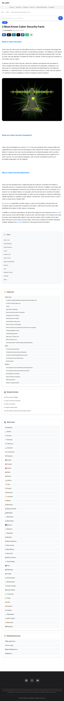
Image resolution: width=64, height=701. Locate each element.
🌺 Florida (8, 460)
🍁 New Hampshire (10, 541)
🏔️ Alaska (8, 431)
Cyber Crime (7, 258)
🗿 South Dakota (10, 590)
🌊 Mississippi (9, 521)
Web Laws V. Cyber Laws (12, 336)
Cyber (5, 250)
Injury (4, 22)
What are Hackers (10, 379)
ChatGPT (9, 34)
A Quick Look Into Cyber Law (13, 303)
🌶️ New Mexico (9, 549)
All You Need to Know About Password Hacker (17, 370)
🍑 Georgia (8, 464)
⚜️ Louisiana (9, 496)
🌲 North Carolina (10, 557)
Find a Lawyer (9, 645)
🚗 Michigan (8, 512)
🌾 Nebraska (9, 533)
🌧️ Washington (9, 614)
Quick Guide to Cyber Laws (13, 321)
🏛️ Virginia (8, 610)
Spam (5, 279)
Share (4, 34)
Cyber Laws (8, 297)
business (6, 203)
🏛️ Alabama (8, 427)
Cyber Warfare (25, 7)
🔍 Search (60, 18)
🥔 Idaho (7, 472)
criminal (19, 222)
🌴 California (9, 443)
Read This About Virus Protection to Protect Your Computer (21, 327)
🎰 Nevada (8, 537)
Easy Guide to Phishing (11, 309)
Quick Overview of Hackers (13, 376)
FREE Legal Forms (10, 641)
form (57, 212)
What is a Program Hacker (12, 382)
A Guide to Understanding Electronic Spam (16, 355)
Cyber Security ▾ (19, 7)
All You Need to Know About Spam (14, 358)
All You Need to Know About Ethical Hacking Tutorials (19, 367)
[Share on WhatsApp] (27, 34)
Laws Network (8, 30)
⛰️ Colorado (8, 448)
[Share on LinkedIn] (22, 34)
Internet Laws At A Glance (12, 318)
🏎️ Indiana (8, 480)
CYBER (7, 12)
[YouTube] (38, 680)
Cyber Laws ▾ (12, 7)
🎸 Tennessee (9, 594)
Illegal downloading (9, 261)
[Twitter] (32, 680)
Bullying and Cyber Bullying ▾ (41, 7)
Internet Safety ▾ (51, 7)
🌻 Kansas (8, 488)
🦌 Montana (8, 529)
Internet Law (7, 254)
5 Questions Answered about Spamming (16, 352)
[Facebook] (26, 680)
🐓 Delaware (9, 456)
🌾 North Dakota (10, 561)
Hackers (6, 265)
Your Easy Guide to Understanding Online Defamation (19, 342)
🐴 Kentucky (8, 492)
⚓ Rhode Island (10, 582)
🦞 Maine (8, 500)
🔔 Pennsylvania (10, 577)
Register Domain (8, 272)
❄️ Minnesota (9, 517)
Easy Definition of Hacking (12, 373)
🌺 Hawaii (8, 468)
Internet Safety (10, 361)
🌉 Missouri (8, 525)
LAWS (2, 12)
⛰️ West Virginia (10, 618)
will (3, 73)
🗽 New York (9, 553)
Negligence (8, 653)
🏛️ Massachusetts (10, 508)
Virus (5, 268)
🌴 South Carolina (10, 586)
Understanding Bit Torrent (12, 330)
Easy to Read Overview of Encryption (15, 312)
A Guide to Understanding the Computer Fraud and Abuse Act (21, 300)
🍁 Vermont (8, 606)
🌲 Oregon (8, 573)
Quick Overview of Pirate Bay (13, 324)
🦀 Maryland (9, 504)
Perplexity (14, 34)
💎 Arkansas (8, 439)
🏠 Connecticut (9, 452)
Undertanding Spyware (12, 333)
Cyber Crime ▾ (32, 7)
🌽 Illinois (8, 476)
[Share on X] (18, 34)
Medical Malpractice (11, 649)
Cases (7, 306)
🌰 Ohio (7, 565)
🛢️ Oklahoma (9, 569)
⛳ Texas (7, 598)
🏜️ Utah (7, 602)
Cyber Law (7, 240)
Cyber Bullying (8, 243)
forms (28, 147)
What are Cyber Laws (11, 339)
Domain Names (8, 247)
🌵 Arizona (8, 435)
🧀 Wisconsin (9, 622)
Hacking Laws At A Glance (12, 315)
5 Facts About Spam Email (12, 349)
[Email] (31, 34)
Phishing (6, 276)
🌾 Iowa (7, 484)
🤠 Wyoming (8, 626)
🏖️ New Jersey (9, 545)
